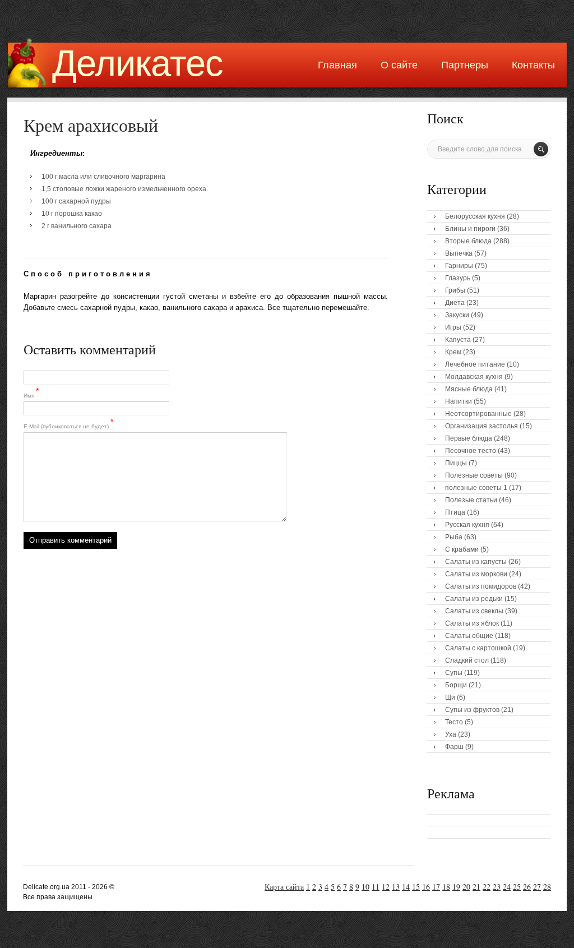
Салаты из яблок (472, 623)
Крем (453, 352)
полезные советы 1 (476, 488)
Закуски (457, 315)
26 (527, 886)
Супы (453, 673)
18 (446, 886)
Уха (450, 734)
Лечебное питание (475, 364)
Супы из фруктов (472, 710)
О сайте (399, 65)
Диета (455, 303)
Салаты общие (469, 636)
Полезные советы (474, 475)
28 (547, 886)
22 (486, 886)
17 (436, 886)
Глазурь (457, 278)
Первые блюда (468, 438)
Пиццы (456, 463)
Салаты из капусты (476, 562)
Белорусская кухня (475, 216)
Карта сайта (284, 886)
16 (426, 886)
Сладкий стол (467, 660)
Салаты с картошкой (478, 648)
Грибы (455, 290)
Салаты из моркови (476, 574)
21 (476, 886)
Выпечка (459, 253)
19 (456, 886)
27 (537, 886)
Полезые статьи (471, 500)
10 (365, 886)
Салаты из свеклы (474, 611)
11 (375, 886)
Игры (453, 327)
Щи (450, 697)
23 (497, 886)
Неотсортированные (478, 414)
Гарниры (459, 266)
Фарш (454, 747)
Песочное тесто (470, 451)
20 (466, 886)
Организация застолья (481, 426)
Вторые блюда (468, 241)
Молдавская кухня (474, 377)
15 (416, 886)
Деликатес (137, 63)
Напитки (458, 401)
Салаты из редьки (474, 599)
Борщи (456, 685)
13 (396, 886)
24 (507, 886)
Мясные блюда (469, 389)
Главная (337, 65)
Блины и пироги (470, 229)
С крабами (462, 549)
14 (406, 886)
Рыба (453, 537)
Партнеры (464, 65)
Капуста (458, 340)
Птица (455, 512)
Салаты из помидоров (480, 586)
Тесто (454, 722)
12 (386, 886)
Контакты (533, 65)
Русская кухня (467, 525)
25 (517, 886)
